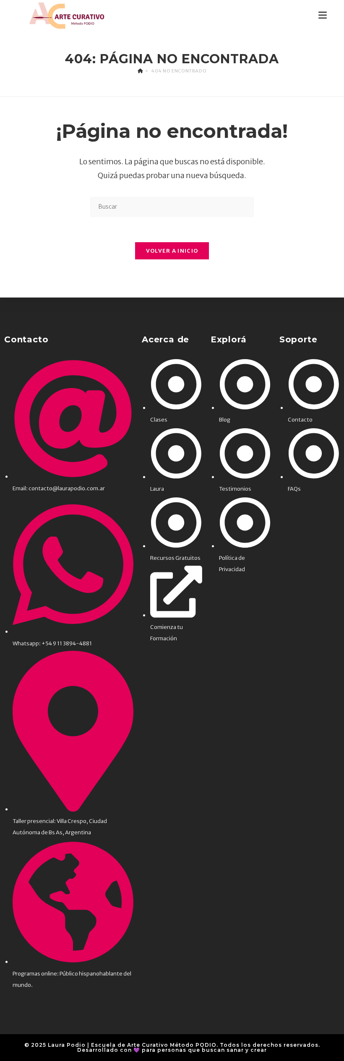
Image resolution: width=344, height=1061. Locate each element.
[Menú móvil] (322, 15)
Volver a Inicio (172, 250)
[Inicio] (140, 71)
